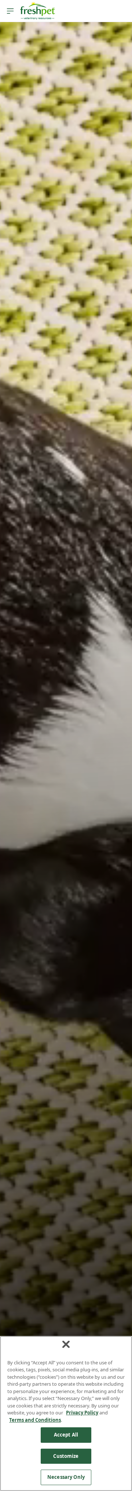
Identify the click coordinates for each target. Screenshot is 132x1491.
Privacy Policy (82, 1412)
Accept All (66, 1434)
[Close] (66, 1344)
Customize (65, 1456)
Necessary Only (66, 1477)
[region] (66, 1413)
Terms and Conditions (35, 1420)
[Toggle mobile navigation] (10, 11)
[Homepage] (37, 11)
